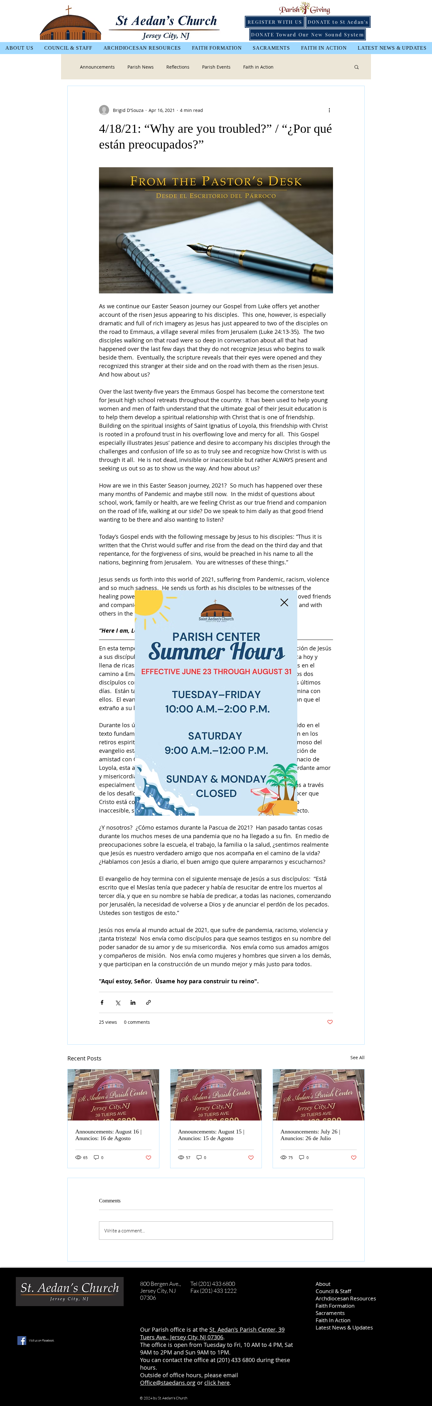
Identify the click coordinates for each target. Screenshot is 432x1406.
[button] (284, 602)
